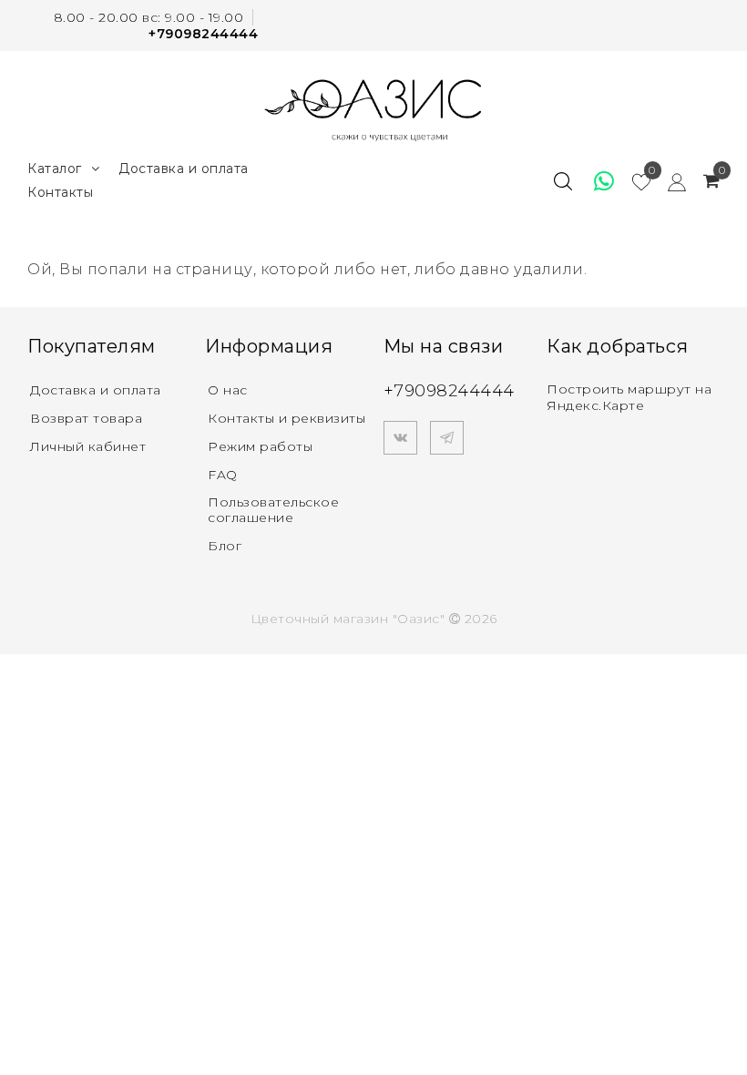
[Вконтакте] (400, 438)
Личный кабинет (88, 446)
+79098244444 (203, 34)
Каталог (54, 168)
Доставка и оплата (183, 168)
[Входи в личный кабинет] (668, 181)
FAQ (223, 474)
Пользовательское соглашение (273, 510)
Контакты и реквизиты (286, 418)
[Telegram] (447, 438)
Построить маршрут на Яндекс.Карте (629, 397)
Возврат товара (86, 418)
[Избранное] (596, 181)
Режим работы (260, 446)
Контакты (60, 192)
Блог (224, 546)
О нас (228, 390)
